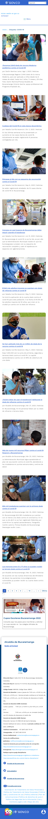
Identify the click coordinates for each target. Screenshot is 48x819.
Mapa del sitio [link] (33, 802)
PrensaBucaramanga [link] (14, 786)
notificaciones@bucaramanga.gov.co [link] (22, 741)
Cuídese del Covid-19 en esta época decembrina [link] (22, 126)
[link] (12, 4)
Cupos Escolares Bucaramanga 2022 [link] (22, 618)
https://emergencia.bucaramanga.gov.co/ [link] (25, 749)
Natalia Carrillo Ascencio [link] (14, 129)
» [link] (38, 591)
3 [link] (12, 591)
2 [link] (8, 591)
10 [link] (29, 591)
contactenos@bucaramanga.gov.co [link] (28, 735)
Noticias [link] (35, 71)
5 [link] (20, 591)
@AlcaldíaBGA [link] (12, 771)
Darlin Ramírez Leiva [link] (13, 71)
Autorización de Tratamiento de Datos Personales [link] (24, 790)
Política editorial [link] (31, 794)
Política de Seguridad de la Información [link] (21, 799)
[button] (42, 19)
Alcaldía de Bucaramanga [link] (15, 405)
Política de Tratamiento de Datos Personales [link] (21, 792)
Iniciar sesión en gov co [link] (10, 13)
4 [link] (16, 591)
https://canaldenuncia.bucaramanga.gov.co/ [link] (17, 747)
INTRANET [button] (4, 16)
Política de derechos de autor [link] (30, 797)
